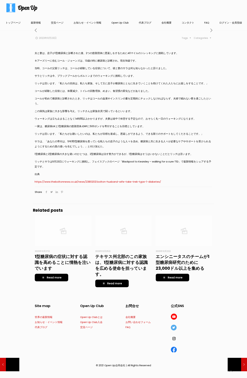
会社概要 (131, 317)
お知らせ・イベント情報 (49, 322)
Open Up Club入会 (91, 322)
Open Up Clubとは (91, 317)
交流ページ (86, 327)
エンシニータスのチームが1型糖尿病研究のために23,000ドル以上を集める (182, 262)
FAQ (128, 327)
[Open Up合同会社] (21, 7)
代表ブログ (41, 327)
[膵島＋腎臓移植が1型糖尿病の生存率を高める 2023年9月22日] (9, 364)
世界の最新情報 (43, 317)
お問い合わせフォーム (138, 322)
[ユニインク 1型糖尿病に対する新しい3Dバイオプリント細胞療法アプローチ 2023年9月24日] (237, 364)
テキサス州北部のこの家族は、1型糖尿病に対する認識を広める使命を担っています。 (121, 265)
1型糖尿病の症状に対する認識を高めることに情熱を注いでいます (63, 262)
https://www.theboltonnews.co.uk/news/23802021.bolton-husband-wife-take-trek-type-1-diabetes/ (98, 181)
